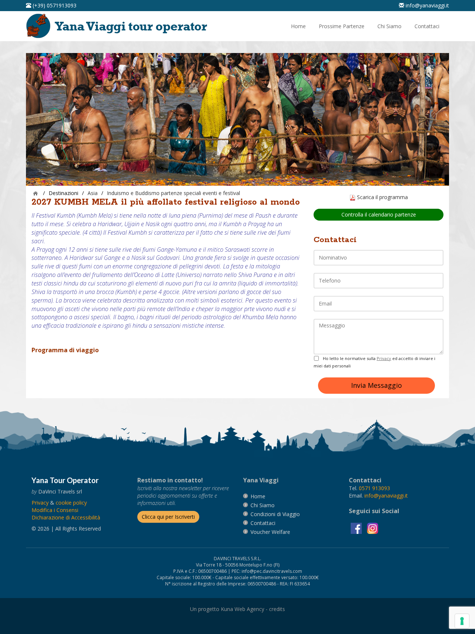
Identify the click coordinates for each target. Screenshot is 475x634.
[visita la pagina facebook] (357, 527)
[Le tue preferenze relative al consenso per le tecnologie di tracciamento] (462, 621)
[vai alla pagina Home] (119, 25)
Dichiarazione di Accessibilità (66, 517)
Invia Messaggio (376, 385)
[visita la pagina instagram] (372, 527)
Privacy (384, 358)
